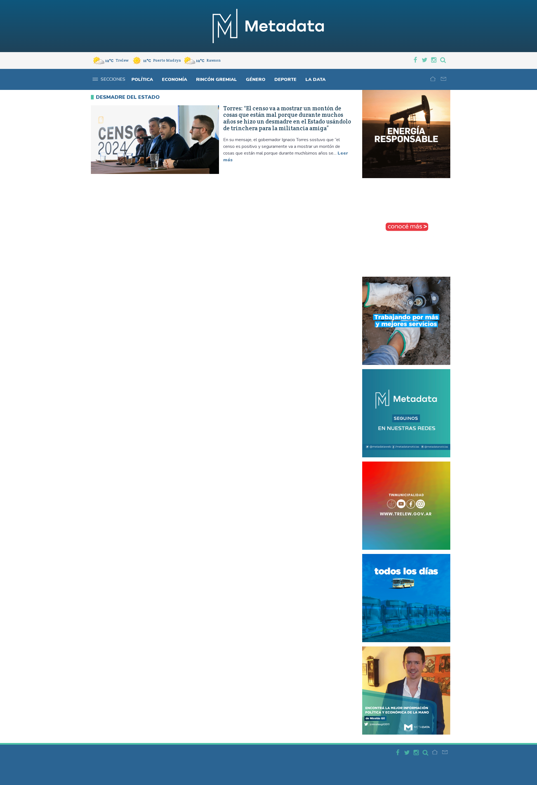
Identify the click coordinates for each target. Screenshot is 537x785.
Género (255, 79)
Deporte (285, 79)
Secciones (113, 79)
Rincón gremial (216, 79)
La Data (315, 79)
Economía (174, 79)
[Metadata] (268, 26)
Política (142, 79)
